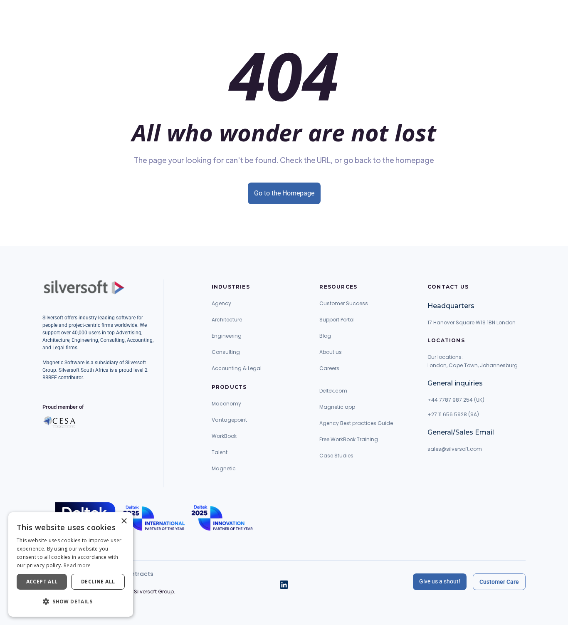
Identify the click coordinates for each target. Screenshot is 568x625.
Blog (325, 335)
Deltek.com (333, 390)
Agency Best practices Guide (356, 423)
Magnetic (224, 468)
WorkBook (224, 436)
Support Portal (337, 319)
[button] (71, 601)
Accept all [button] (42, 581)
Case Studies (336, 455)
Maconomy (226, 403)
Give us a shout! (439, 581)
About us (330, 352)
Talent (219, 452)
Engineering (227, 335)
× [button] (124, 521)
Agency (221, 303)
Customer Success (343, 303)
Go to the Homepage (284, 193)
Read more (77, 565)
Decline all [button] (98, 581)
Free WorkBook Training (348, 439)
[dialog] (70, 564)
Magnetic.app (337, 406)
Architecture (227, 319)
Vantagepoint (229, 419)
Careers (329, 368)
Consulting (226, 352)
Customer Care (499, 581)
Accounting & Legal (237, 368)
